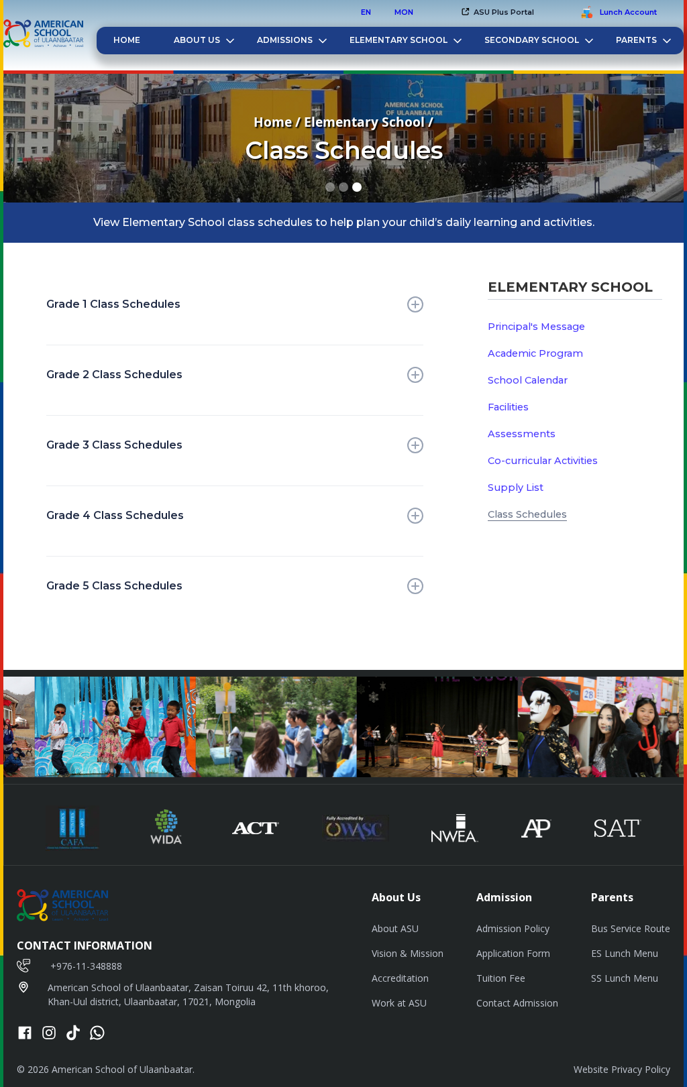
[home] (43, 35)
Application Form (513, 953)
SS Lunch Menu (624, 978)
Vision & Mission (407, 953)
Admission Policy (512, 928)
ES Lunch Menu (624, 953)
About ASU (395, 928)
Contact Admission (517, 1002)
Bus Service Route (630, 928)
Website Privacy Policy (622, 1069)
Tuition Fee (500, 978)
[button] (497, 12)
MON (403, 12)
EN (366, 12)
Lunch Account (628, 12)
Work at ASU (399, 1002)
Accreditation (400, 978)
